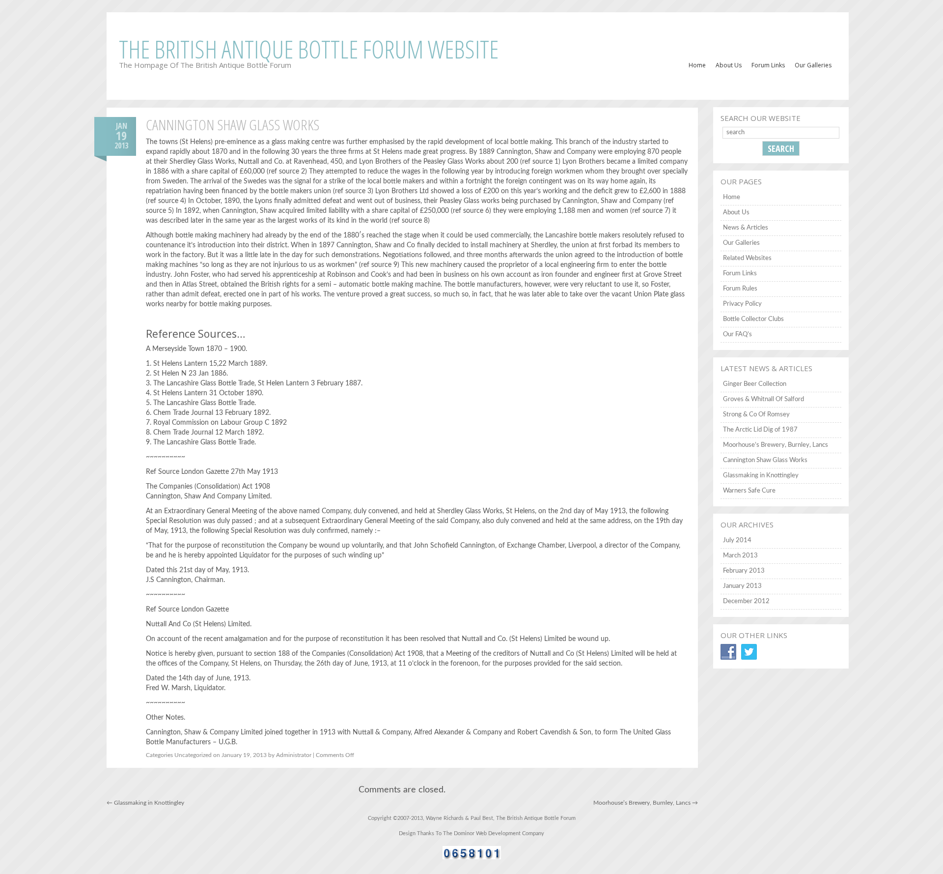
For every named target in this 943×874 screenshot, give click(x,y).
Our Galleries (813, 65)
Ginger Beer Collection (754, 384)
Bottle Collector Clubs (753, 319)
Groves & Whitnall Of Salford (763, 399)
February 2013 (744, 571)
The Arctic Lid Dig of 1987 (760, 430)
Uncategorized (193, 755)
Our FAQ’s (737, 334)
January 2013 (742, 586)
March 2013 (740, 556)
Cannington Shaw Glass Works (765, 460)
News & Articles (745, 228)
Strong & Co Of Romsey (756, 414)
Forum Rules (740, 289)
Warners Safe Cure (749, 491)
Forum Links (768, 65)
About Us (729, 65)
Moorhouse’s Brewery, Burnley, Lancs (645, 803)
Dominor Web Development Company (499, 833)
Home (697, 65)
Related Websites (747, 258)
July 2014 (737, 540)
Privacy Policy (742, 304)
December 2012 (746, 601)
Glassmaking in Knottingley (145, 803)
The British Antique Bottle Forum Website (309, 49)
